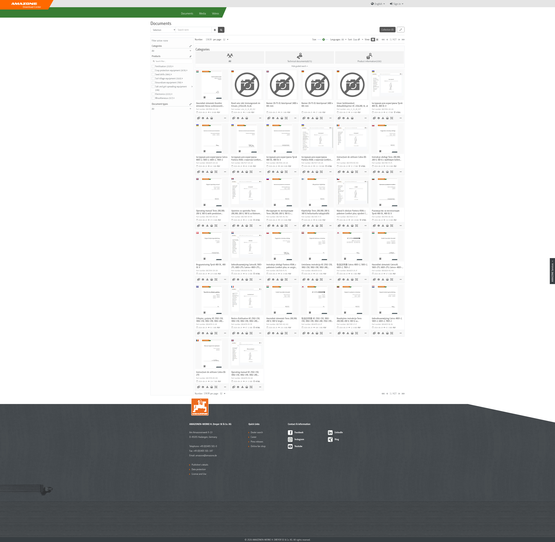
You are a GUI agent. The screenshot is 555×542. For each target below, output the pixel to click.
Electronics (163, 93)
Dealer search (257, 432)
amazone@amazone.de (206, 455)
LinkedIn (339, 432)
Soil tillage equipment (168, 78)
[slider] (323, 39)
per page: (217, 39)
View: (367, 39)
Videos (215, 13)
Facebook (299, 432)
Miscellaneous (164, 97)
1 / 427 (393, 39)
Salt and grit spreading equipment (171, 88)
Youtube (298, 446)
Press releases (257, 441)
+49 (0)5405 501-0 (208, 446)
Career (253, 436)
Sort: (350, 39)
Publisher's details (200, 464)
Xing (337, 439)
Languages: (335, 39)
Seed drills (162, 74)
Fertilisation (163, 66)
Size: (314, 39)
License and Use (199, 473)
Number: (199, 39)
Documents (187, 13)
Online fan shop (258, 446)
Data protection (199, 469)
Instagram (299, 439)
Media (202, 13)
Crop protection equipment (170, 70)
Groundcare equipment (168, 82)
